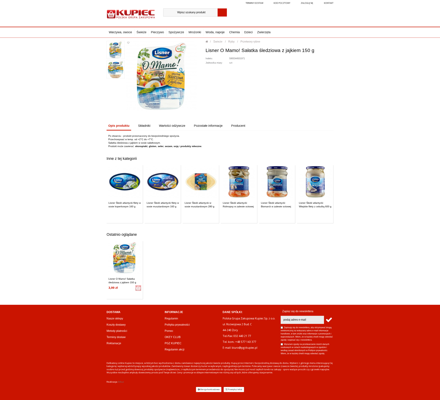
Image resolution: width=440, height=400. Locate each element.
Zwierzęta (264, 32)
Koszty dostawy (116, 324)
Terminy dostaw (254, 3)
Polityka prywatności (177, 324)
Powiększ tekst (235, 389)
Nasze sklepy (115, 318)
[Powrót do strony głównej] (207, 41)
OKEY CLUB (173, 337)
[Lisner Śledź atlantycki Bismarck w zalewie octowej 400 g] (277, 181)
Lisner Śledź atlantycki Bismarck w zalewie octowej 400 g (276, 206)
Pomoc (169, 330)
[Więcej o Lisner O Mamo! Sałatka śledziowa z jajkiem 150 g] (124, 257)
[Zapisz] (328, 320)
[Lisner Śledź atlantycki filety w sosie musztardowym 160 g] (162, 181)
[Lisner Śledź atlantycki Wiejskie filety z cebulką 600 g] (315, 181)
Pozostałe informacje (208, 125)
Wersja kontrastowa (209, 389)
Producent (238, 125)
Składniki (144, 125)
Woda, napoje (215, 32)
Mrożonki (195, 32)
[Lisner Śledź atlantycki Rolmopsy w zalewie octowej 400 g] (239, 181)
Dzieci (248, 32)
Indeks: (209, 58)
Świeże (141, 32)
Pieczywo (157, 32)
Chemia (234, 32)
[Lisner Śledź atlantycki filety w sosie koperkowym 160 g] (124, 181)
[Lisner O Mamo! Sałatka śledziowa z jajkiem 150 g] (116, 50)
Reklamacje (114, 343)
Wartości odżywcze (172, 125)
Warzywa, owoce (120, 32)
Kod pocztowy (282, 3)
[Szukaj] (222, 12)
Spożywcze (176, 32)
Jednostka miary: (214, 62)
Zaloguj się (306, 3)
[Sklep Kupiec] (131, 13)
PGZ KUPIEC (173, 343)
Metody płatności (117, 330)
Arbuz (121, 381)
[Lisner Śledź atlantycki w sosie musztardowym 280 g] (201, 181)
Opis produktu (118, 125)
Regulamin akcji (174, 349)
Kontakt (328, 3)
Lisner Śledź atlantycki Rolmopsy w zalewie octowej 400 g (238, 206)
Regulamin (171, 318)
